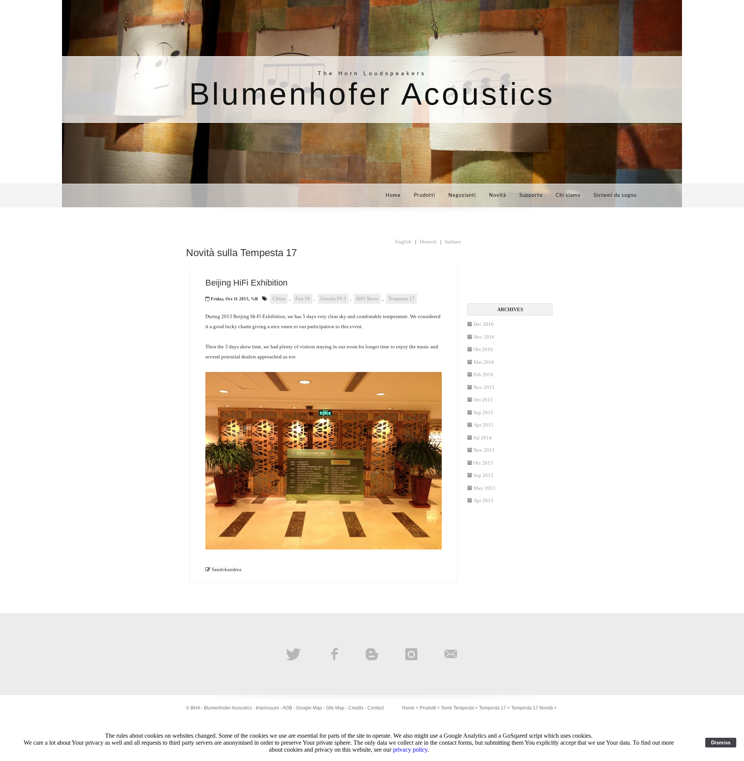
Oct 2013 (483, 463)
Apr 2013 (483, 500)
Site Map (335, 708)
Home (393, 195)
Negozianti (462, 195)
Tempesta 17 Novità (532, 708)
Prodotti (424, 195)
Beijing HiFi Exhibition (246, 283)
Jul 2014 (483, 438)
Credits (355, 708)
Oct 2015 (483, 400)
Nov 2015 (484, 387)
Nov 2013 (484, 450)
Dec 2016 (484, 324)
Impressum (267, 708)
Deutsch (428, 241)
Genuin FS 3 (333, 298)
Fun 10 (302, 298)
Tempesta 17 (401, 298)
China (278, 298)
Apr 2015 (483, 425)
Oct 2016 (483, 349)
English (403, 241)
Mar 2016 (484, 362)
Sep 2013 (483, 475)
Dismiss (720, 743)
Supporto (530, 195)
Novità (497, 195)
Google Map (309, 708)
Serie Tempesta (457, 708)
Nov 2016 (484, 337)
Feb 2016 (483, 374)
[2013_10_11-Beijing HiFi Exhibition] (323, 548)
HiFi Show (367, 298)
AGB (287, 708)
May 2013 (484, 488)
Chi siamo (568, 195)
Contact (375, 708)
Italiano (453, 241)
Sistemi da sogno (615, 195)
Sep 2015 (483, 412)
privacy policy (410, 749)
